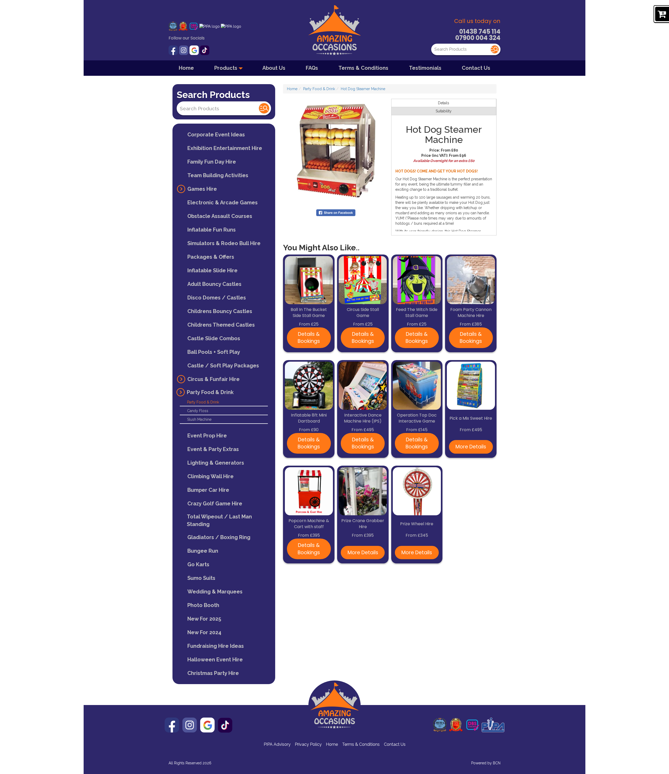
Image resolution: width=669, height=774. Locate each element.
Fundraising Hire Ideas (215, 646)
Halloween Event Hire (215, 659)
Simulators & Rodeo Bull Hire (224, 243)
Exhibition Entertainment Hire (224, 148)
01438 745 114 (479, 31)
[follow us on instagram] (184, 50)
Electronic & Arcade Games (222, 202)
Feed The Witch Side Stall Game (416, 313)
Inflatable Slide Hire (212, 270)
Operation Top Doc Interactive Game (417, 418)
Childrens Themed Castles (221, 325)
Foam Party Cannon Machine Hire (471, 313)
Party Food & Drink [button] (210, 392)
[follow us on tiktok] (204, 50)
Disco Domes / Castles (216, 297)
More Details (470, 446)
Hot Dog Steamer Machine (363, 89)
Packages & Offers (210, 257)
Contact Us (476, 68)
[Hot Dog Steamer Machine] (335, 151)
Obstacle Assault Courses (219, 216)
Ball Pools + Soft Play (213, 352)
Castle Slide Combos (213, 338)
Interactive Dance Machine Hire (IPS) (363, 418)
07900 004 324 (477, 37)
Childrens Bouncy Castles (219, 311)
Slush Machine (199, 419)
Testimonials (425, 68)
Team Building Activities (217, 175)
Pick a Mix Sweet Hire (470, 418)
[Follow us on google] (194, 50)
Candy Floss (197, 411)
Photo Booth (203, 605)
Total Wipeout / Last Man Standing (219, 520)
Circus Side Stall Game (363, 313)
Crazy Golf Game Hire (214, 503)
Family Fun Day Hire (211, 162)
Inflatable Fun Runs (211, 230)
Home (186, 68)
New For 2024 (204, 632)
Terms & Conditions (363, 68)
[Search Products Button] (495, 49)
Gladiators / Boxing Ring (218, 537)
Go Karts (198, 564)
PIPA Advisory (277, 744)
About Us (273, 68)
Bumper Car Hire (208, 490)
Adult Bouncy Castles (214, 284)
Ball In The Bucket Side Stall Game (309, 313)
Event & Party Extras (213, 449)
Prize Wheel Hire (416, 524)
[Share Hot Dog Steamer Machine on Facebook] (335, 212)
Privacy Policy (308, 744)
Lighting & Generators (215, 463)
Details (443, 103)
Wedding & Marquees (215, 591)
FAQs (312, 68)
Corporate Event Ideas (216, 134)
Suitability (444, 111)
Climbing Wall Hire (210, 476)
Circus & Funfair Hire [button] (213, 379)
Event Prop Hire (207, 435)
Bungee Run (202, 551)
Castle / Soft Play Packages (223, 365)
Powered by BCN (485, 763)
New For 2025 (204, 619)
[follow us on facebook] (174, 50)
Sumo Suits (201, 578)
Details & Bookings (309, 338)
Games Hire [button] (202, 189)
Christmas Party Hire (213, 673)
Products (226, 68)
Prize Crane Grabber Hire (362, 524)
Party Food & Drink (203, 402)
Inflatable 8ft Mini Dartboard (309, 418)
